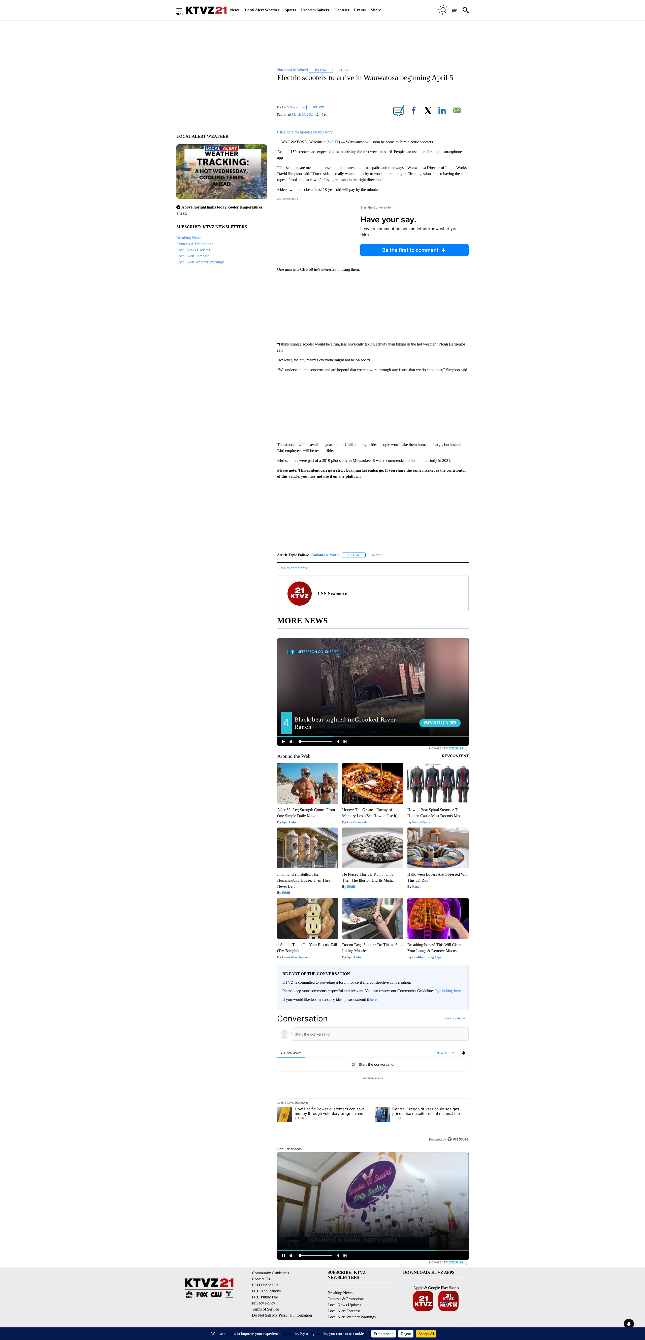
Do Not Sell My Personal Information (282, 1315)
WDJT (333, 142)
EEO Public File (265, 1285)
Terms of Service (265, 1309)
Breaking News (188, 238)
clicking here (450, 991)
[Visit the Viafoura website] (458, 1139)
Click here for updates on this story (305, 132)
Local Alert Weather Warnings (200, 262)
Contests (341, 10)
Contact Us (261, 1279)
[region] (373, 1078)
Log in (447, 1018)
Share (376, 10)
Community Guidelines (270, 1273)
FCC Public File (265, 1297)
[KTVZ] (206, 10)
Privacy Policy (263, 1303)
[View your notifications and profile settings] (464, 1053)
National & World (325, 555)
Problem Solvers (315, 10)
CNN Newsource (293, 107)
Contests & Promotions (194, 244)
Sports (290, 10)
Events (360, 10)
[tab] (291, 1053)
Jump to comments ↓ (293, 568)
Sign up (460, 1018)
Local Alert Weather (262, 10)
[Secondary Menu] (182, 10)
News (234, 10)
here (373, 999)
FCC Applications (266, 1291)
